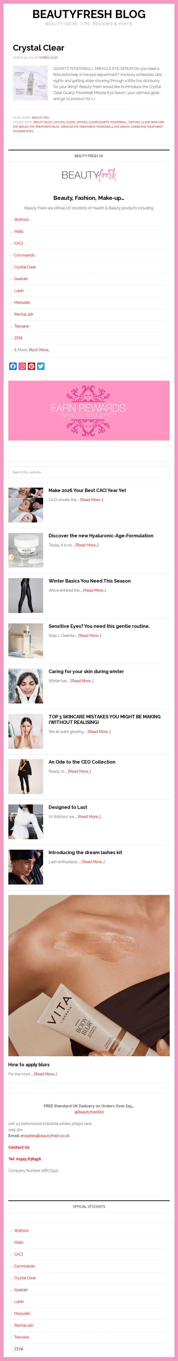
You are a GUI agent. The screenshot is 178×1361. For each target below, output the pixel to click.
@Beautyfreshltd (89, 1112)
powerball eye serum (113, 126)
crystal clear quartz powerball (101, 122)
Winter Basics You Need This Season (90, 581)
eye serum (20, 126)
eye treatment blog (45, 126)
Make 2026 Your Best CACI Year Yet (87, 490)
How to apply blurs (29, 1064)
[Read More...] (91, 500)
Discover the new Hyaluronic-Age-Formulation (101, 535)
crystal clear (64, 122)
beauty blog (42, 122)
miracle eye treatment (78, 126)
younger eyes (23, 131)
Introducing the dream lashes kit (85, 852)
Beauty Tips (40, 117)
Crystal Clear (38, 47)
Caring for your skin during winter (86, 671)
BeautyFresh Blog (89, 14)
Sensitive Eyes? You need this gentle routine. (99, 626)
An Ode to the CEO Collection (82, 762)
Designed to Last (68, 807)
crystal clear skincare (146, 122)
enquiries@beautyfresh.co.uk (45, 1136)
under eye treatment (147, 126)
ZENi (18, 338)
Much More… (39, 350)
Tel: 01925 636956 (24, 1159)
